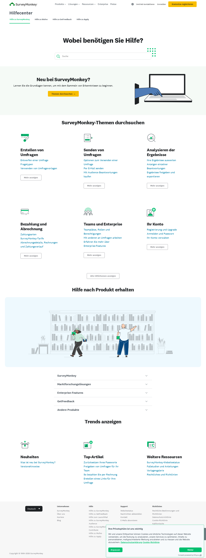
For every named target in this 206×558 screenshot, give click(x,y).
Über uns (61, 514)
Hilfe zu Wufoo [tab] (41, 19)
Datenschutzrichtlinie (161, 517)
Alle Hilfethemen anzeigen (103, 276)
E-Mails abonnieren (129, 520)
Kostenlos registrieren (182, 4)
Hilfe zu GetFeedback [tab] (62, 19)
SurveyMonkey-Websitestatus (163, 462)
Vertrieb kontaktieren (145, 4)
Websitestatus (127, 510)
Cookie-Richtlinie (151, 542)
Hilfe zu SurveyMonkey (99, 510)
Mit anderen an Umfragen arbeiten (103, 237)
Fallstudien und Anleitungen (162, 466)
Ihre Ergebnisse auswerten (161, 160)
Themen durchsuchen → (63, 94)
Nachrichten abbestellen (131, 514)
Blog (59, 520)
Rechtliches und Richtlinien (162, 474)
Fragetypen (26, 164)
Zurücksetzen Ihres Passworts (100, 462)
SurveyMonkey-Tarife (32, 238)
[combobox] (33, 509)
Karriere (60, 517)
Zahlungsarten (28, 234)
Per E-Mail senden (94, 168)
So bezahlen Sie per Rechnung (100, 474)
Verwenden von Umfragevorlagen (38, 168)
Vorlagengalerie (155, 470)
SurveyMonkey (63, 510)
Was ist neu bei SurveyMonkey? (37, 462)
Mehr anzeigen (31, 177)
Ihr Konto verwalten (158, 237)
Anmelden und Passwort (160, 233)
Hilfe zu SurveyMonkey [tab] (20, 19)
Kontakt (124, 517)
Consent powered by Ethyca (188, 555)
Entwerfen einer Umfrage (34, 160)
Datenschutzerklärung (131, 542)
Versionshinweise (30, 466)
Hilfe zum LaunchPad (98, 517)
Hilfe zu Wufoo (95, 533)
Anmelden (161, 4)
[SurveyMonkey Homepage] (23, 4)
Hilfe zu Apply (95, 536)
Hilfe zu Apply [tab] (83, 19)
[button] (103, 376)
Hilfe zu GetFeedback (98, 514)
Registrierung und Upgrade (162, 229)
